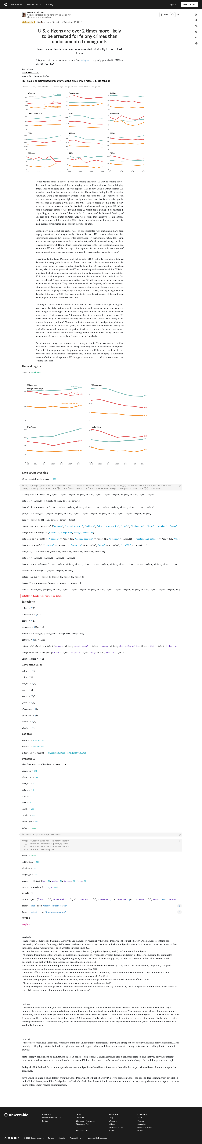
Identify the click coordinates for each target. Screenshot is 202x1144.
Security (62, 1138)
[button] (18, 27)
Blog (111, 1118)
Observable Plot (82, 1124)
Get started (189, 4)
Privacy (51, 1138)
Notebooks (17, 4)
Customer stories (116, 1127)
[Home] (16, 1123)
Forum (111, 1130)
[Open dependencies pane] (196, 31)
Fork (166, 14)
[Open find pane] (196, 37)
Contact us (141, 1124)
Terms (77, 1138)
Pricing (49, 4)
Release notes (82, 1130)
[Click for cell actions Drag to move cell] (18, 487)
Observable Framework (85, 1121)
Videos (112, 1124)
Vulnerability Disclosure (97, 1138)
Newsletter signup (144, 1127)
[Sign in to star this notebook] (172, 14)
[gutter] (10, 37)
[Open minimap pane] (196, 26)
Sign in (172, 4)
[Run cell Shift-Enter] (180, 486)
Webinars (113, 1121)
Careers (140, 1121)
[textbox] (101, 487)
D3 (77, 1127)
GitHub (140, 1130)
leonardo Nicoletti (36, 12)
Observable (80, 1118)
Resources (33, 4)
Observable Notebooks (52, 1118)
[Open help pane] (196, 43)
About (139, 1118)
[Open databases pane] (196, 20)
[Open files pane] (196, 14)
